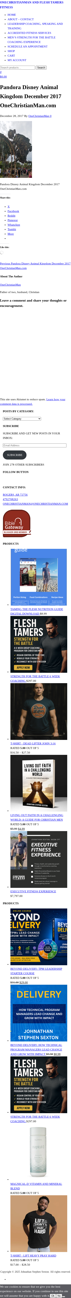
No (59, 1295)
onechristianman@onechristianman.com (35, 503)
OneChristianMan (39, 115)
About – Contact (21, 19)
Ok (53, 1295)
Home (12, 14)
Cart (11, 55)
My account (17, 60)
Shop (11, 51)
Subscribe (14, 455)
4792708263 (10, 499)
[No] (63, 1296)
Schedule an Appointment (28, 46)
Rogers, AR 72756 (15, 494)
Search (41, 67)
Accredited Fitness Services (29, 32)
